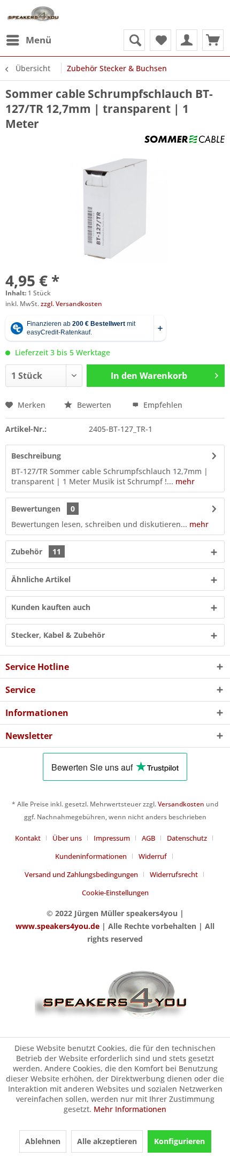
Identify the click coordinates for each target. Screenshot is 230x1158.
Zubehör (36, 551)
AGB (148, 838)
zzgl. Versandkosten (71, 303)
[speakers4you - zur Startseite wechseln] (33, 14)
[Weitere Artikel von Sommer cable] (184, 140)
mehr (184, 481)
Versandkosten (181, 804)
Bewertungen (35, 509)
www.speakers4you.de (57, 926)
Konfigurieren (179, 1141)
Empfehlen (161, 405)
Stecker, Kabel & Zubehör (58, 635)
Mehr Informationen (130, 1109)
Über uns (67, 838)
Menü (38, 40)
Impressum (112, 838)
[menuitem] (28, 40)
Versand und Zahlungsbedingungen (81, 874)
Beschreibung (36, 456)
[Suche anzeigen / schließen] (134, 40)
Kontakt (28, 838)
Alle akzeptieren (107, 1141)
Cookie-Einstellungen (115, 892)
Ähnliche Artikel (41, 579)
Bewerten (94, 405)
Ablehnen (42, 1141)
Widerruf (153, 856)
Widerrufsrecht (174, 874)
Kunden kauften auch (50, 607)
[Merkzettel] (160, 40)
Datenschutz (187, 838)
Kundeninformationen (91, 856)
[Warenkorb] (213, 40)
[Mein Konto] (186, 40)
